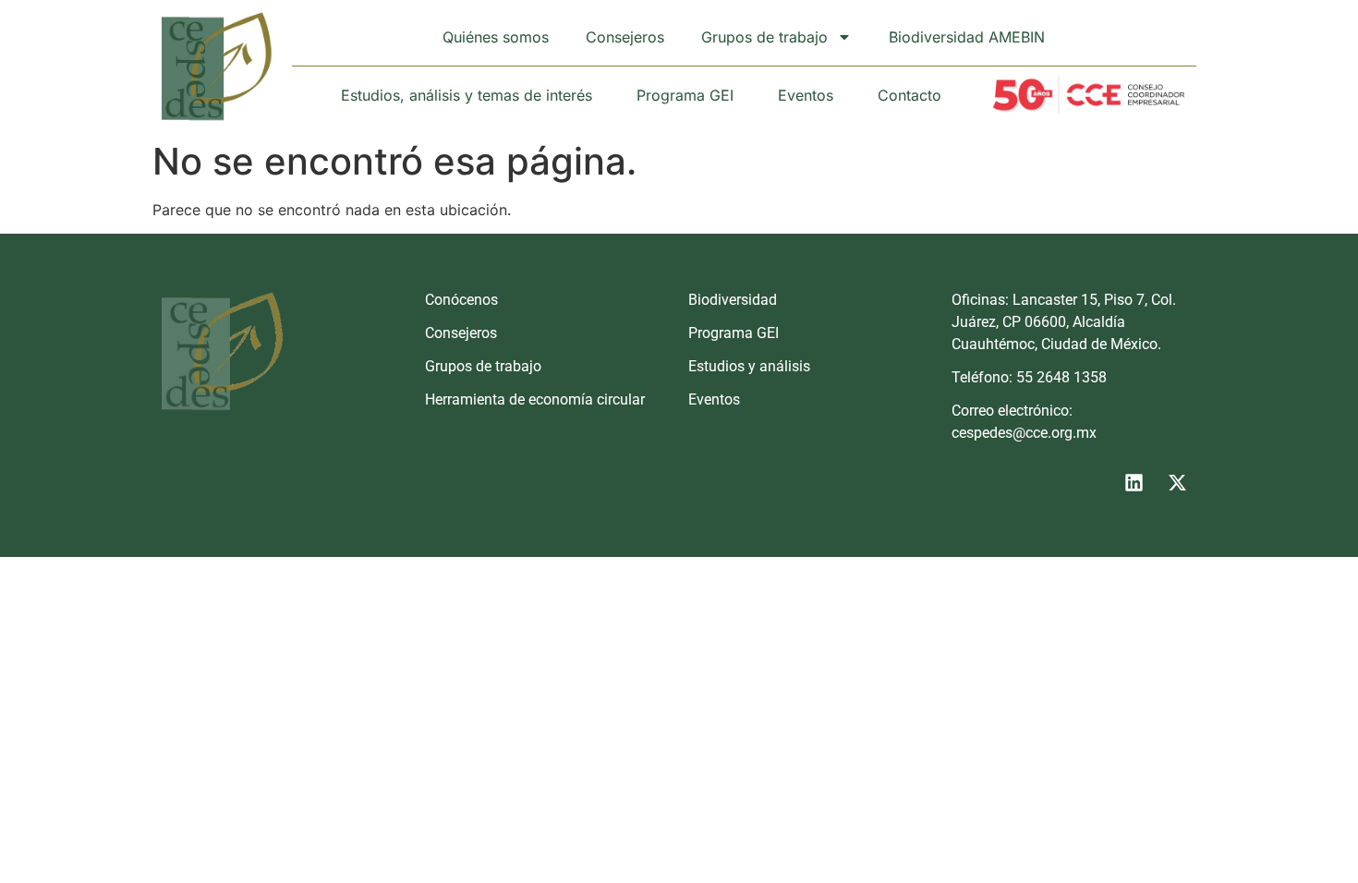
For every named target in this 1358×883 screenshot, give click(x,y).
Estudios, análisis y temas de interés (466, 95)
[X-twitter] (1177, 482)
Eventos (805, 95)
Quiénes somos (496, 37)
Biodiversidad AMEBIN (967, 37)
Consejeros (625, 37)
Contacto (909, 95)
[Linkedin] (1133, 482)
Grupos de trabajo (764, 37)
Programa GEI (685, 95)
